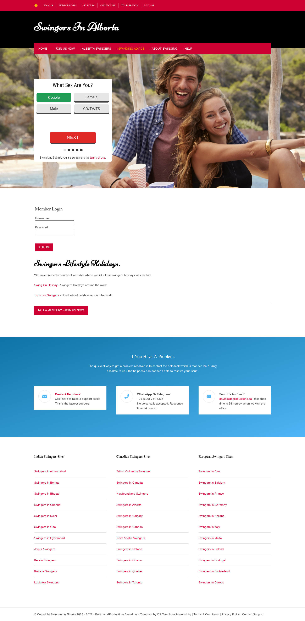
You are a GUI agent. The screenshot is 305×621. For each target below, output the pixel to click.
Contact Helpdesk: (68, 394)
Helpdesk (88, 5)
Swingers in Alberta (76, 26)
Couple (54, 97)
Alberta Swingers (96, 48)
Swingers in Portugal (212, 560)
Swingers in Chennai (47, 504)
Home (42, 48)
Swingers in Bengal (46, 482)
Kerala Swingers (45, 560)
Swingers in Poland (211, 549)
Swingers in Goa (45, 526)
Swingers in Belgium (212, 482)
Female (91, 97)
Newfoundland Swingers (132, 493)
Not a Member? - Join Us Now (61, 310)
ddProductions (115, 614)
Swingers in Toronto (129, 582)
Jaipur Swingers (44, 549)
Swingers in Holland (211, 515)
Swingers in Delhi (45, 515)
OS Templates (166, 614)
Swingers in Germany (213, 504)
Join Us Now (65, 48)
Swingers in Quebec (129, 571)
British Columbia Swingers (133, 471)
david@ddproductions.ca (235, 398)
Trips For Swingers (46, 295)
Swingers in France (211, 493)
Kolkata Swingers (45, 571)
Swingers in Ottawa (129, 560)
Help (188, 48)
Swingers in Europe (211, 582)
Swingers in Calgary (129, 515)
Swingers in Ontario (129, 549)
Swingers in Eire (209, 471)
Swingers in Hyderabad (49, 538)
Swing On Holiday (45, 285)
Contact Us (107, 5)
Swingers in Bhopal (46, 493)
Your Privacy (129, 5)
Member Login (68, 5)
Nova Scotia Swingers (130, 538)
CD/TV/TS (91, 108)
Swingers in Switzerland (214, 571)
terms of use (97, 157)
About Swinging (164, 48)
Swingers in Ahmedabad (50, 471)
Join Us (48, 5)
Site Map (149, 5)
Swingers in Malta (210, 538)
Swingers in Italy (209, 526)
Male (54, 108)
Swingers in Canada (129, 482)
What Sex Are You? (73, 85)
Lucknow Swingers (46, 582)
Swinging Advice (131, 48)
